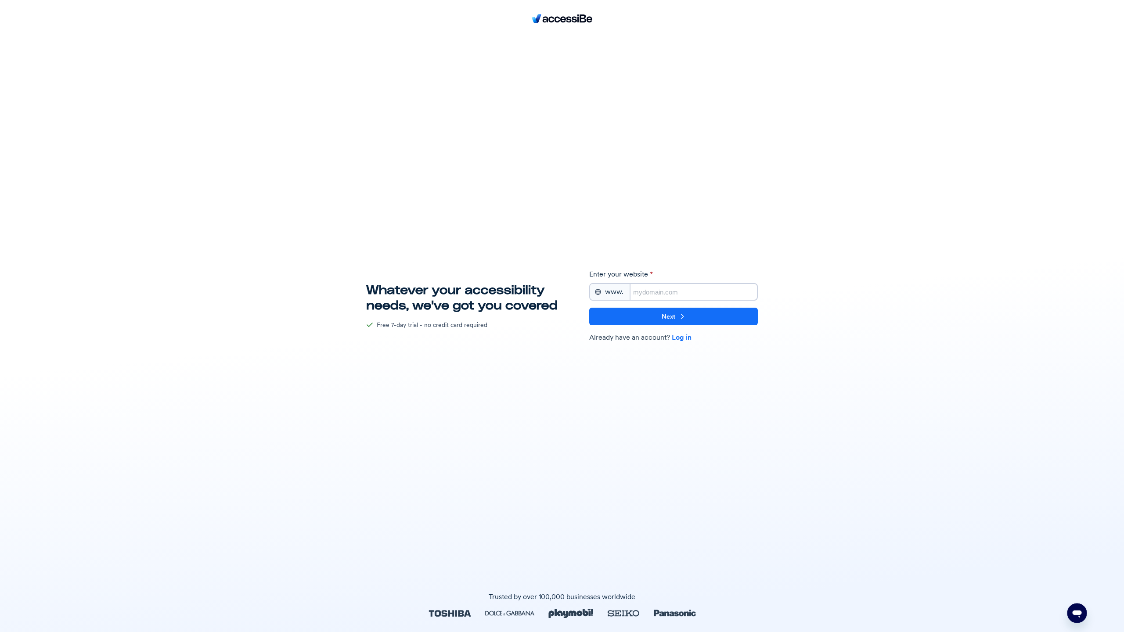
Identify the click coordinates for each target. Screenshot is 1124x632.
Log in (682, 337)
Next (668, 316)
